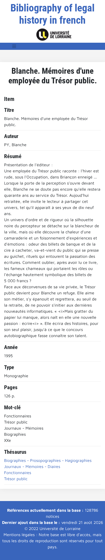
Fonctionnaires (17, 472)
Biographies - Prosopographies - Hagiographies (47, 460)
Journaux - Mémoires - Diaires (32, 466)
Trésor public (16, 478)
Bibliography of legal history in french (52, 14)
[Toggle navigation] (14, 46)
